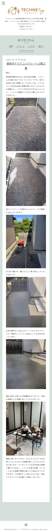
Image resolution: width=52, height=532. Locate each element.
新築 (11, 46)
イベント (32, 46)
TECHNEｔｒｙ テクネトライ (20, 529)
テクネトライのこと (26, 51)
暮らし (41, 46)
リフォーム (21, 46)
